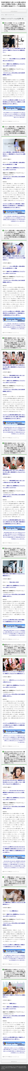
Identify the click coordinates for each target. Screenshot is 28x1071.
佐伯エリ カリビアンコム (14, 121)
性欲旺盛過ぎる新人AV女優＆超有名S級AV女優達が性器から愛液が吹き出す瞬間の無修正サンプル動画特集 (13, 4)
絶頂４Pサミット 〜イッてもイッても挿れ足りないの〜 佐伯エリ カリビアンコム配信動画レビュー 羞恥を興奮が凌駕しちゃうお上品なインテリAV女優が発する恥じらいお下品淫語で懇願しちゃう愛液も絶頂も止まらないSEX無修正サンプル (14, 649)
